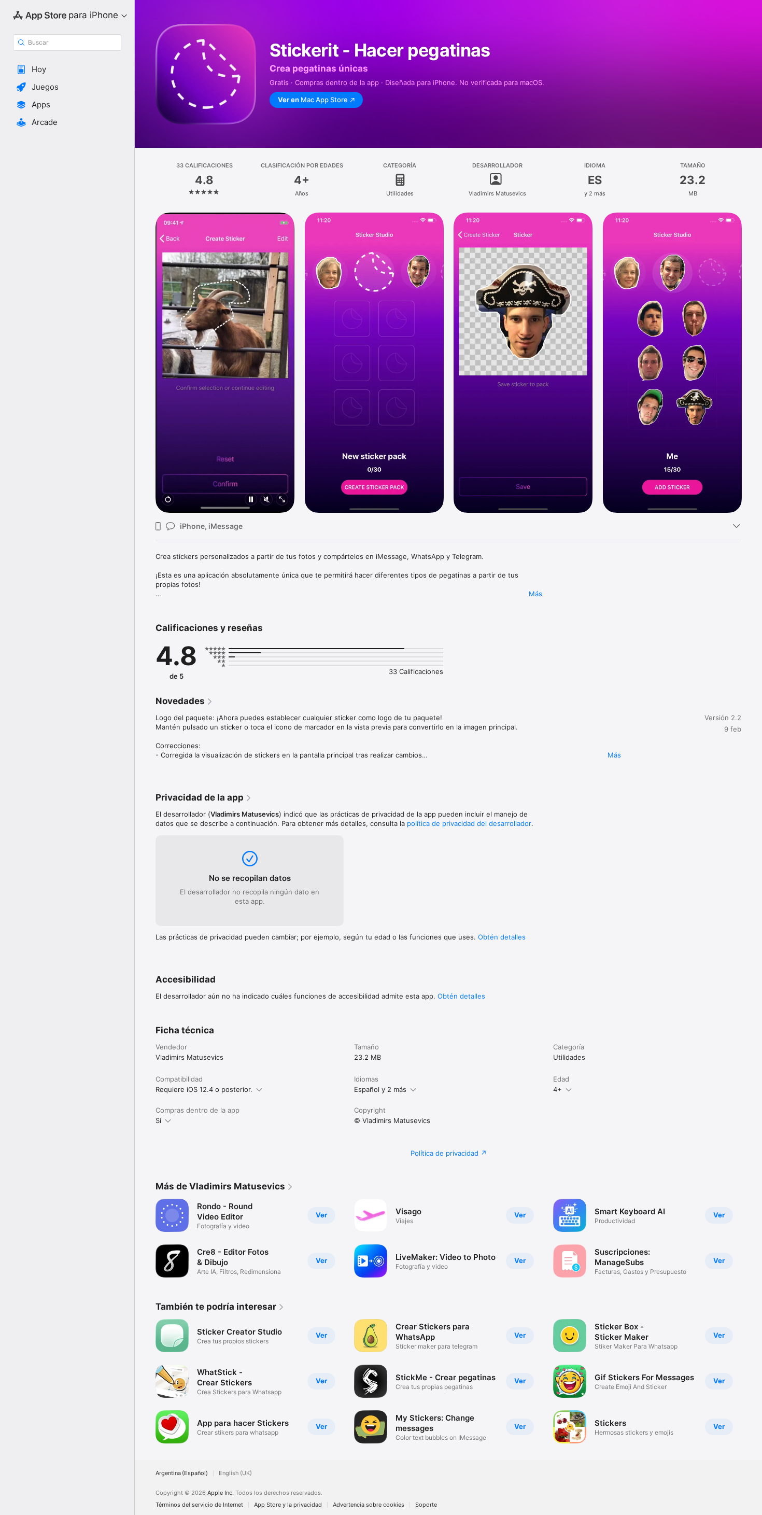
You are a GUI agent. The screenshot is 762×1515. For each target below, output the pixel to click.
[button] (67, 69)
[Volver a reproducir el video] (168, 500)
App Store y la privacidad (288, 1505)
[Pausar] (251, 500)
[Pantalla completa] (282, 500)
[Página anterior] (145, 363)
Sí (158, 1120)
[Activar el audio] (266, 500)
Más (535, 594)
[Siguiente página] (751, 363)
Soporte (426, 1505)
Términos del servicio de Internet (199, 1505)
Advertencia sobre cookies (368, 1505)
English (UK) (235, 1473)
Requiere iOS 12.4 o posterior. (204, 1089)
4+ (557, 1089)
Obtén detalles (502, 937)
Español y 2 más (380, 1089)
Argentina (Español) (182, 1473)
